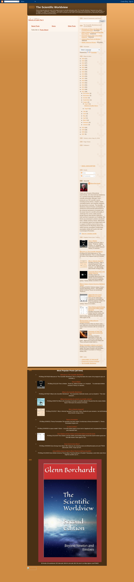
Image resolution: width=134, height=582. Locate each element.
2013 (83, 87)
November (86, 95)
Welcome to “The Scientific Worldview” (91, 251)
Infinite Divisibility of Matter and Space (91, 345)
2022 (83, 67)
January (85, 124)
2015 (83, 82)
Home (54, 26)
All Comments (86, 176)
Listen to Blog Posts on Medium (91, 39)
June (84, 113)
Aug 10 (87, 104)
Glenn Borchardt (95, 183)
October (85, 97)
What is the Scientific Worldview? (72, 392)
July (84, 111)
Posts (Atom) (44, 30)
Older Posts (72, 26)
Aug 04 (87, 108)
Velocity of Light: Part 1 (36, 20)
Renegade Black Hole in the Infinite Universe (96, 272)
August (85, 102)
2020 (83, 71)
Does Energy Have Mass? (72, 444)
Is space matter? (72, 426)
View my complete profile (89, 233)
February (86, 122)
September (86, 100)
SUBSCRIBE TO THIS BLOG (90, 359)
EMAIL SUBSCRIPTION (88, 166)
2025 (83, 61)
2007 (83, 134)
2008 (83, 132)
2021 (83, 69)
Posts (84, 173)
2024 (83, 63)
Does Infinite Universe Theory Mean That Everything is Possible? (72, 451)
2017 (83, 78)
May (84, 116)
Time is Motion (92, 241)
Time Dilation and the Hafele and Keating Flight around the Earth (96, 308)
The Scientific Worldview (52, 7)
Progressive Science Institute (90, 361)
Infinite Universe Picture (89, 42)
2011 (83, 91)
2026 (83, 58)
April (84, 118)
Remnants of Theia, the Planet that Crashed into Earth (92, 29)
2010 (83, 127)
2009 (83, 129)
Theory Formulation (72, 419)
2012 (83, 89)
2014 (83, 85)
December (86, 93)
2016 (83, 80)
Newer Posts (35, 26)
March (85, 120)
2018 (83, 76)
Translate (94, 52)
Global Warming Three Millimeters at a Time (95, 295)
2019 (83, 74)
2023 (83, 65)
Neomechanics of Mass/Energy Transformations (89, 321)
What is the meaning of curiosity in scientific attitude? (76, 399)
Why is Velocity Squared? (95, 261)
